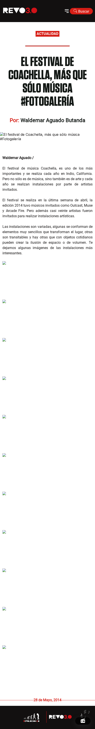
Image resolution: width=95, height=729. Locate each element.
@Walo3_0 (43, 158)
